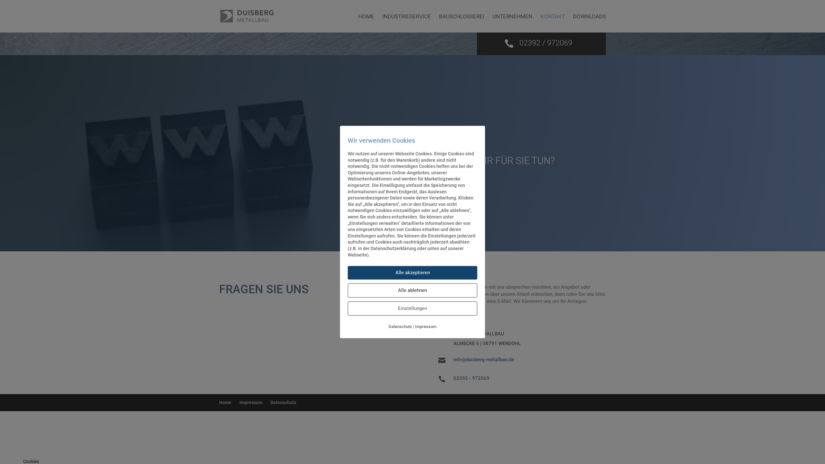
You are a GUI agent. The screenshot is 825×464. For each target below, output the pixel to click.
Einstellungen (412, 309)
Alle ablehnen (412, 291)
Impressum (425, 326)
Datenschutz (400, 326)
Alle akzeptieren (412, 273)
